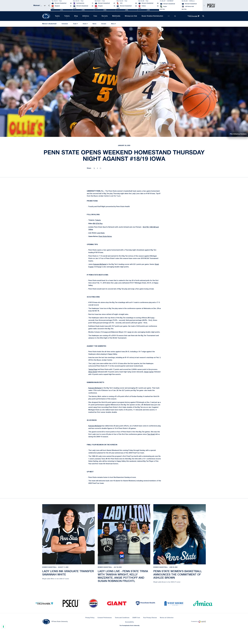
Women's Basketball (49, 567)
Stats (84, 23)
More (113, 23)
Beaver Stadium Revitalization (152, 16)
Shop (76, 16)
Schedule (65, 23)
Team (75, 23)
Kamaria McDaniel (99, 264)
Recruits (105, 16)
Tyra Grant (151, 434)
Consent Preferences (104, 617)
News (94, 23)
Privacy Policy (89, 617)
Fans (95, 16)
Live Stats (101, 233)
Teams (57, 16)
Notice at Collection (166, 617)
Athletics (85, 16)
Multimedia (116, 16)
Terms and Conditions (122, 617)
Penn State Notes (105, 236)
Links (61, 9)
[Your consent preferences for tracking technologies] (3, 626)
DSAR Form (136, 617)
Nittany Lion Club (131, 16)
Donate (103, 24)
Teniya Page (92, 369)
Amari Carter (149, 372)
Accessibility (129, 622)
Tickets (67, 16)
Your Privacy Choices (150, 617)
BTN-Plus (99, 223)
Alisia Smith (92, 372)
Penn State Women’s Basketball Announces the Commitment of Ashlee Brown (177, 574)
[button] (49, 5)
